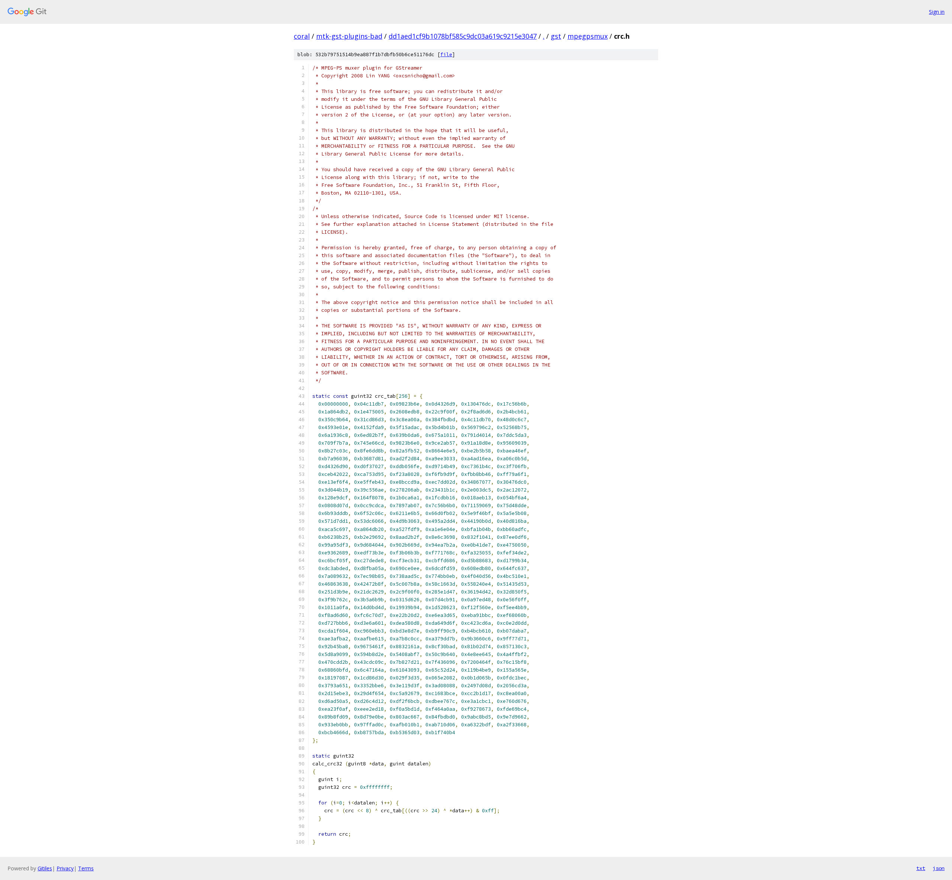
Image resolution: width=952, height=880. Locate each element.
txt (920, 868)
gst (556, 36)
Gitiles (45, 868)
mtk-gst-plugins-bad (349, 36)
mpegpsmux (587, 36)
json (939, 868)
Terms (86, 868)
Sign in (937, 11)
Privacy (65, 868)
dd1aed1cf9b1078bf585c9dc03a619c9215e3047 (463, 36)
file (446, 54)
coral (302, 36)
